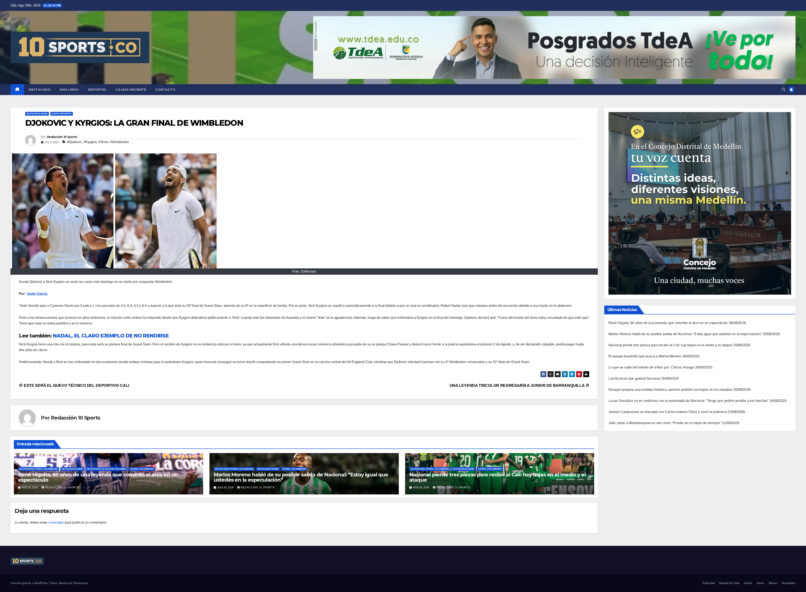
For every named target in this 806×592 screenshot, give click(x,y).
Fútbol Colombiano (142, 469)
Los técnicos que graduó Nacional (634, 378)
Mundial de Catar (729, 583)
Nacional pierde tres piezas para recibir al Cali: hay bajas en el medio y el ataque (497, 477)
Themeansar (80, 583)
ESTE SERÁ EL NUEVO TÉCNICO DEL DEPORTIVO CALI (76, 385)
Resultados (789, 583)
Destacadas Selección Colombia (106, 469)
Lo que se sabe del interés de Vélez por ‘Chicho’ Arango (651, 367)
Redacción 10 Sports (62, 137)
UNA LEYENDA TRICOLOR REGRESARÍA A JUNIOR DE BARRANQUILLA (517, 385)
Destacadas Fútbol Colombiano (38, 469)
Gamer (748, 583)
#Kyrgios (90, 142)
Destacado (40, 89)
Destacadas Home (37, 113)
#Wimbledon (119, 142)
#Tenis (103, 142)
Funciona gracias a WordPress (29, 583)
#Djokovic (74, 142)
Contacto (165, 89)
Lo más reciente (131, 89)
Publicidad (708, 583)
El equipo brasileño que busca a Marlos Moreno (645, 356)
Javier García (37, 293)
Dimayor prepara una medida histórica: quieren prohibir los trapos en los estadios (670, 389)
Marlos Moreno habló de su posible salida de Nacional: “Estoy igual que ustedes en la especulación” (301, 477)
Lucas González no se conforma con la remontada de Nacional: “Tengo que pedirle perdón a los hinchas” (688, 401)
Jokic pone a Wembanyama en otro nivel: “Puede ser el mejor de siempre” (664, 423)
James (760, 583)
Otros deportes (62, 113)
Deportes (97, 89)
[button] (783, 89)
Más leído (69, 89)
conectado (56, 522)
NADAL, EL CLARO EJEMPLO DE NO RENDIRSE (110, 336)
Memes (773, 583)
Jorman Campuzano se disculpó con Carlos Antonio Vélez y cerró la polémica (667, 412)
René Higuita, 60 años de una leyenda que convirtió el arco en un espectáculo (98, 477)
